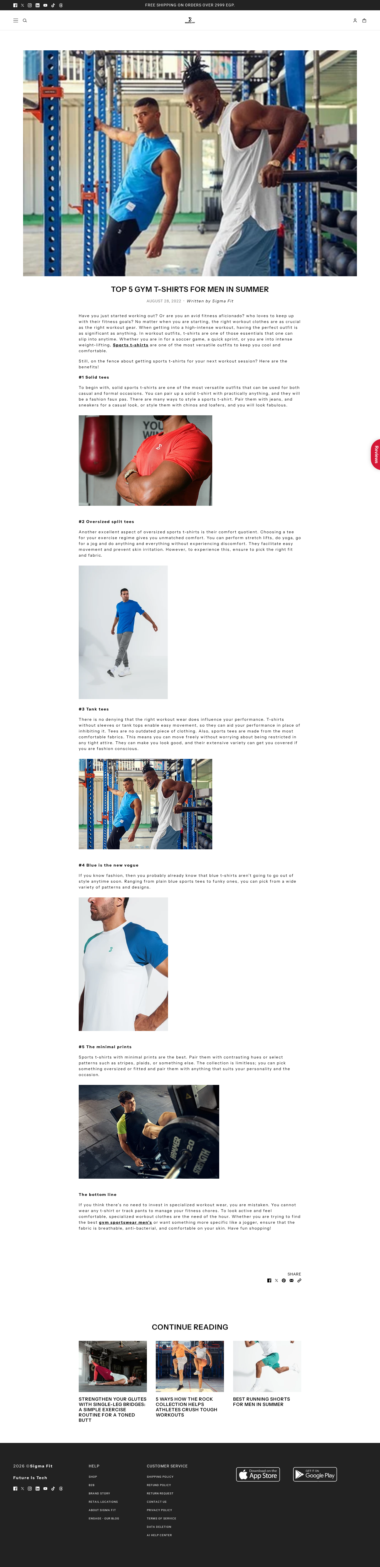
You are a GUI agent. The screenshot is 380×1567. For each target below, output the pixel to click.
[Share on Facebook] (269, 1280)
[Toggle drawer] (15, 20)
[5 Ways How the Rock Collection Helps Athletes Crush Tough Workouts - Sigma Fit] (190, 1366)
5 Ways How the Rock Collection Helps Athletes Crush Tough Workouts (187, 1407)
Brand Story (99, 1493)
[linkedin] (37, 5)
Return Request (160, 1493)
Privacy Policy (159, 1510)
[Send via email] (291, 1280)
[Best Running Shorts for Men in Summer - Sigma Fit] (267, 1366)
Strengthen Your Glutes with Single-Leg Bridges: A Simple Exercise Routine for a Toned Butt (113, 1409)
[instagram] (30, 5)
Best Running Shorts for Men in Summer (261, 1401)
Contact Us (157, 1501)
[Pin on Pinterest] (284, 1280)
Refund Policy (159, 1485)
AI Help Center (159, 1535)
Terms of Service (161, 1518)
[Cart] (364, 20)
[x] (22, 5)
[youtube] (45, 5)
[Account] (355, 20)
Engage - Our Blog (104, 1518)
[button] (299, 1280)
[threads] (61, 5)
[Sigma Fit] (190, 20)
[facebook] (15, 5)
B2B (92, 1485)
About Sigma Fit (102, 1510)
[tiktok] (53, 5)
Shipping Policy (160, 1476)
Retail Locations (103, 1501)
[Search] (25, 20)
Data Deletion (159, 1526)
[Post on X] (276, 1280)
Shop (93, 1476)
